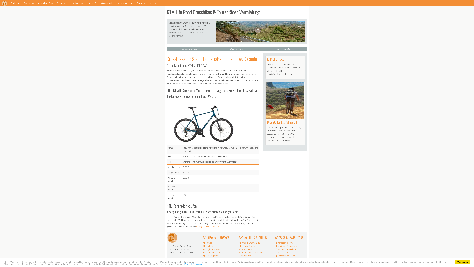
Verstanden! (462, 261)
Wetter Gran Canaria (251, 243)
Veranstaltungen (125, 3)
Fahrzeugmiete (212, 256)
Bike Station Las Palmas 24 (282, 122)
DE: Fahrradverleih (284, 49)
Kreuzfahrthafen (45, 3)
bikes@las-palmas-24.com (207, 226)
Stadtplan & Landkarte (287, 246)
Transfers (28, 3)
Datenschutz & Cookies (288, 256)
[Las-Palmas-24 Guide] (4, 3)
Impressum (283, 252)
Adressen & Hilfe (285, 243)
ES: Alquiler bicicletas (190, 49)
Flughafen (15, 3)
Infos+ (152, 3)
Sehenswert (62, 3)
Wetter (140, 3)
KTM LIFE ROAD (275, 59)
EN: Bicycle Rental (237, 49)
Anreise (209, 243)
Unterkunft (91, 3)
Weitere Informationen (194, 264)
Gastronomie (107, 3)
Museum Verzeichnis (287, 249)
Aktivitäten (77, 3)
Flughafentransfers (214, 249)
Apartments (247, 249)
